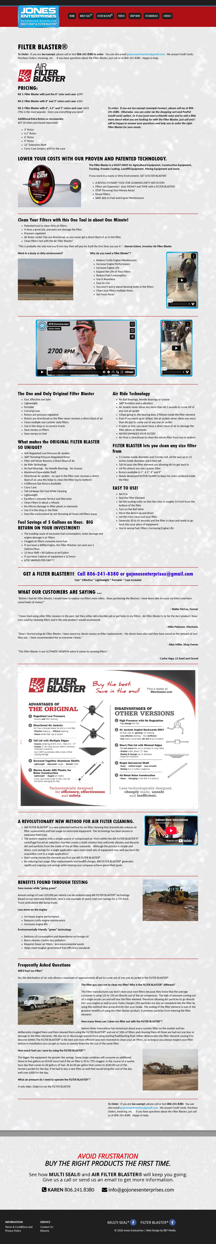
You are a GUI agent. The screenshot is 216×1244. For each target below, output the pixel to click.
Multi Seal (86, 16)
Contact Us (46, 1227)
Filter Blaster (105, 16)
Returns (44, 1230)
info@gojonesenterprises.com (141, 1190)
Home (72, 16)
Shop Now (135, 16)
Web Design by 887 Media (161, 1230)
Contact (167, 16)
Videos (121, 16)
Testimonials (151, 16)
